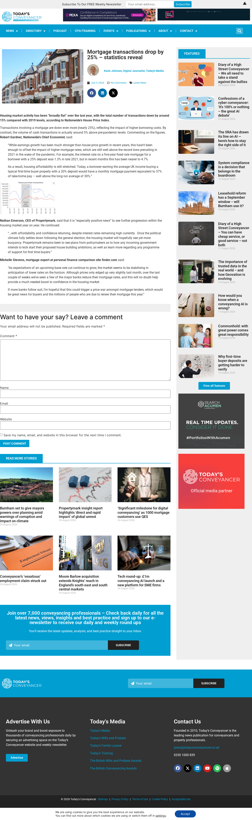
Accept (185, 813)
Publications (136, 31)
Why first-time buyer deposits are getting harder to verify (232, 362)
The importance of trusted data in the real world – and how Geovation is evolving (232, 270)
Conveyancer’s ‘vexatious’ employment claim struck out (23, 578)
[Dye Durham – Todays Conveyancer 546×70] (204, 19)
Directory (34, 31)
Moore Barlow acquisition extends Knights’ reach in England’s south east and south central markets (83, 582)
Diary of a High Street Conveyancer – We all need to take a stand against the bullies (233, 73)
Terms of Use (140, 799)
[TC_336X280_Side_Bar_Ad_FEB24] (211, 447)
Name (4, 387)
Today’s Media (100, 730)
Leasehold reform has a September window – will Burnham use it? (232, 199)
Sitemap (103, 799)
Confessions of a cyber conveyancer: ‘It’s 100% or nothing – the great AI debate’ (233, 106)
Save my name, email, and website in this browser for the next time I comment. (62, 435)
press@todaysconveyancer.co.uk (196, 747)
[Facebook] (178, 768)
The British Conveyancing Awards (113, 768)
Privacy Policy (120, 799)
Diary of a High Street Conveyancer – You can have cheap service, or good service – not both (233, 234)
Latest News (139, 82)
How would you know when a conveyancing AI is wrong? (233, 301)
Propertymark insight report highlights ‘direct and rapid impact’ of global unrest (81, 512)
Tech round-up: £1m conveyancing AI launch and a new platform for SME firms (141, 580)
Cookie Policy (160, 799)
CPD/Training (85, 31)
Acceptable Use (181, 799)
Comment (8, 336)
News (10, 31)
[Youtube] (207, 768)
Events (109, 31)
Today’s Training (101, 753)
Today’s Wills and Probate (108, 738)
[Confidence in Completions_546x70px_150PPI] (109, 20)
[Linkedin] (197, 768)
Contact (186, 31)
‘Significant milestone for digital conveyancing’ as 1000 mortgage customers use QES (144, 512)
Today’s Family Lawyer (106, 745)
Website (6, 419)
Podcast (60, 31)
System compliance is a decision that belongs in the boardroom (233, 169)
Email (4, 403)
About (163, 31)
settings (161, 815)
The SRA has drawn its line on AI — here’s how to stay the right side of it (233, 138)
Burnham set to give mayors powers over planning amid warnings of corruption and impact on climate (22, 514)
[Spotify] (217, 768)
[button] (91, 93)
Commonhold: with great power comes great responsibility (233, 330)
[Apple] (227, 768)
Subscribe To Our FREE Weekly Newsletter (91, 4)
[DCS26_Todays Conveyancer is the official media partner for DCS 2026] (211, 508)
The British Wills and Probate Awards (115, 761)
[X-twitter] (188, 768)
